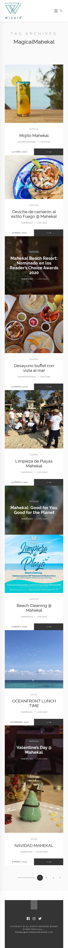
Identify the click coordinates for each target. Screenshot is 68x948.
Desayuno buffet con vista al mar (34, 368)
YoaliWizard (27, 223)
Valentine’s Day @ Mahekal (34, 750)
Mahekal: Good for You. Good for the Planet (34, 510)
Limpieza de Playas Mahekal (34, 463)
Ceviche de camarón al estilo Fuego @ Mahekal (34, 214)
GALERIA (34, 359)
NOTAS (34, 695)
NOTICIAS (33, 129)
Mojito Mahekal (34, 135)
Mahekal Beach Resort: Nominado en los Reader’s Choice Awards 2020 (34, 265)
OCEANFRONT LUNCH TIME (34, 703)
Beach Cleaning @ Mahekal (34, 608)
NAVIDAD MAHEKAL (34, 845)
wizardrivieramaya (27, 142)
